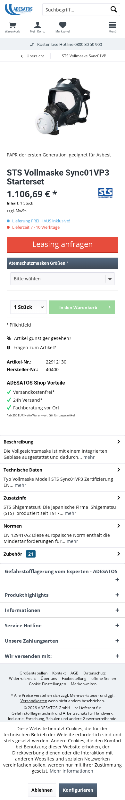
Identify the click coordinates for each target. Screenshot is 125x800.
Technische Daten (23, 470)
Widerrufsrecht (22, 678)
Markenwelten (83, 684)
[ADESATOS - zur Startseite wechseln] (19, 9)
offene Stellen (103, 678)
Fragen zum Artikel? (34, 347)
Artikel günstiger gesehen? (42, 338)
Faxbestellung (74, 678)
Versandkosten (34, 700)
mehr (88, 457)
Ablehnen (42, 790)
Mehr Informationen (71, 771)
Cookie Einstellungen (47, 684)
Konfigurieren (78, 790)
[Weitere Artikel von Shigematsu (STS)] (105, 193)
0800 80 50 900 (88, 44)
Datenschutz (94, 673)
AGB (75, 673)
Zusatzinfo (15, 498)
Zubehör (18, 554)
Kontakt (59, 673)
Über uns (49, 678)
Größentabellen (33, 673)
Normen (13, 526)
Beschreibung (18, 442)
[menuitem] (12, 27)
